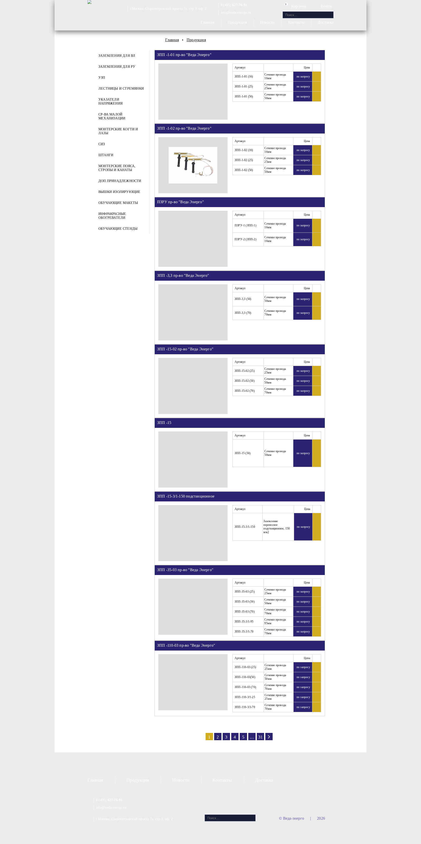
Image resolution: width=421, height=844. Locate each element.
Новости (267, 22)
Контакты (296, 22)
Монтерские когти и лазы (118, 131)
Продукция (237, 22)
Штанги (105, 155)
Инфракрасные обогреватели (112, 216)
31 (260, 737)
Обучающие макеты (118, 203)
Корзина (298, 6)
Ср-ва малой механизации (111, 116)
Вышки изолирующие (119, 192)
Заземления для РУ (116, 66)
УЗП (101, 77)
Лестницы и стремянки (121, 88)
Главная (207, 22)
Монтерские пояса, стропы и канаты (116, 168)
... (252, 737)
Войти (326, 6)
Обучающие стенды (117, 228)
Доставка (326, 22)
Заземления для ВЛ (116, 56)
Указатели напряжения (110, 101)
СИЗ (101, 144)
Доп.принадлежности (119, 181)
